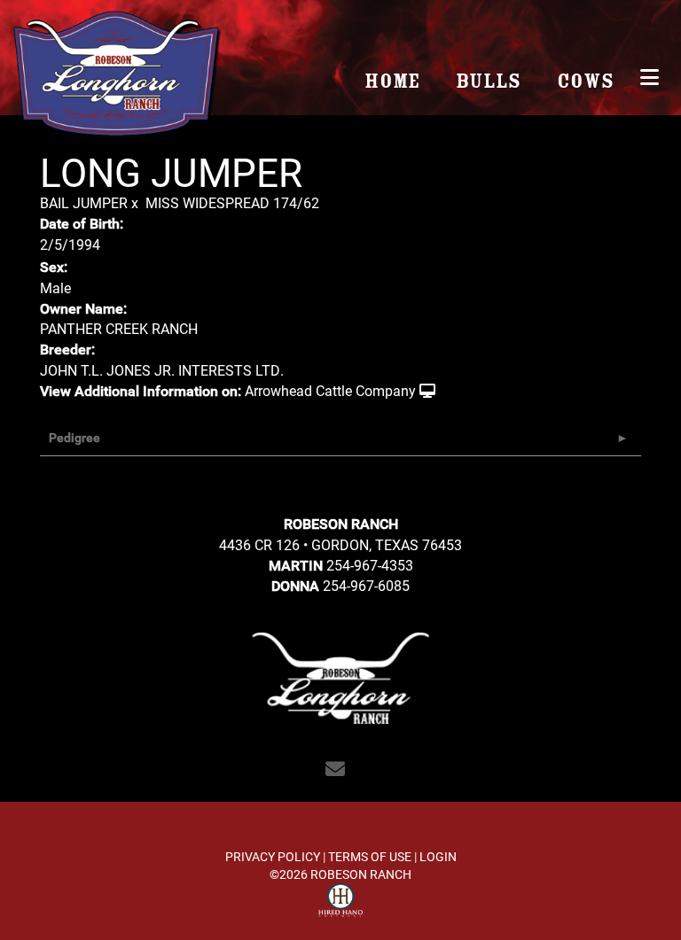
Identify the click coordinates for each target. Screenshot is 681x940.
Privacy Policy (272, 856)
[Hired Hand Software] (340, 902)
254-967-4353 (369, 564)
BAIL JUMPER (84, 202)
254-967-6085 (366, 585)
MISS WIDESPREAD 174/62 (232, 202)
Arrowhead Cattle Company (330, 390)
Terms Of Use (369, 856)
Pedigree (74, 438)
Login (438, 856)
